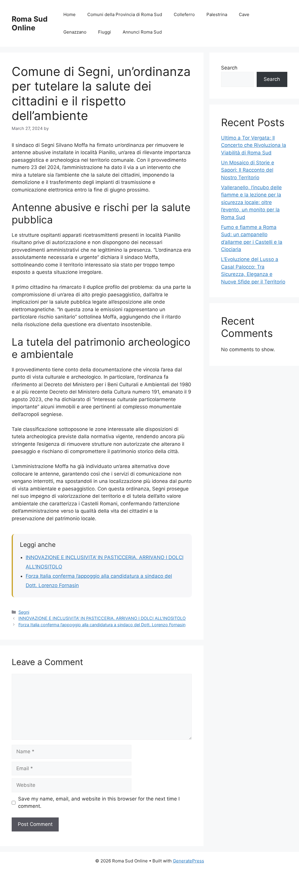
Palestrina (216, 14)
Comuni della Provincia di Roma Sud (124, 14)
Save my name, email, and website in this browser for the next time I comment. (99, 802)
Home (69, 14)
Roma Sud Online (30, 23)
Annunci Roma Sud (142, 32)
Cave (244, 14)
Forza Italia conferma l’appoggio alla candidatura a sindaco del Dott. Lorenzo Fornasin (101, 624)
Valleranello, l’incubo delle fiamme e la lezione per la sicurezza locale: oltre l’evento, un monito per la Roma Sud (251, 202)
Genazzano (74, 32)
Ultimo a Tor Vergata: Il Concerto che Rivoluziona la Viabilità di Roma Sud (253, 145)
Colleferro (184, 14)
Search (229, 68)
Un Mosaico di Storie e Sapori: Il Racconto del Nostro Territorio (247, 170)
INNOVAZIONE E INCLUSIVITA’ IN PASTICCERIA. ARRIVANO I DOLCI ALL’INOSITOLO (102, 618)
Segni (23, 612)
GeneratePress (188, 861)
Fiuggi (104, 32)
